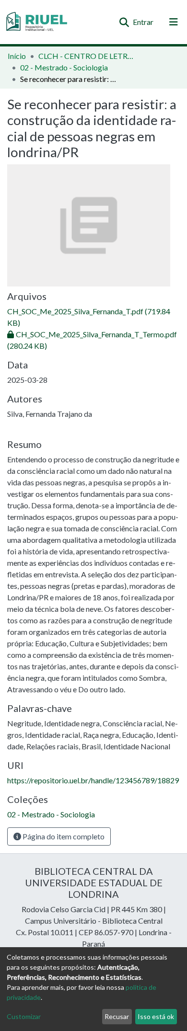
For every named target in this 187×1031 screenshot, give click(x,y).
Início (17, 55)
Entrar (143, 21)
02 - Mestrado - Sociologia (64, 67)
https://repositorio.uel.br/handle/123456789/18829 (93, 780)
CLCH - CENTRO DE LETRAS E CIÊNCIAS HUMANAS (86, 55)
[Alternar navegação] (173, 22)
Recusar (117, 1016)
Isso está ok (156, 1016)
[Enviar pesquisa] (124, 22)
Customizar (24, 1016)
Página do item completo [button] (63, 836)
